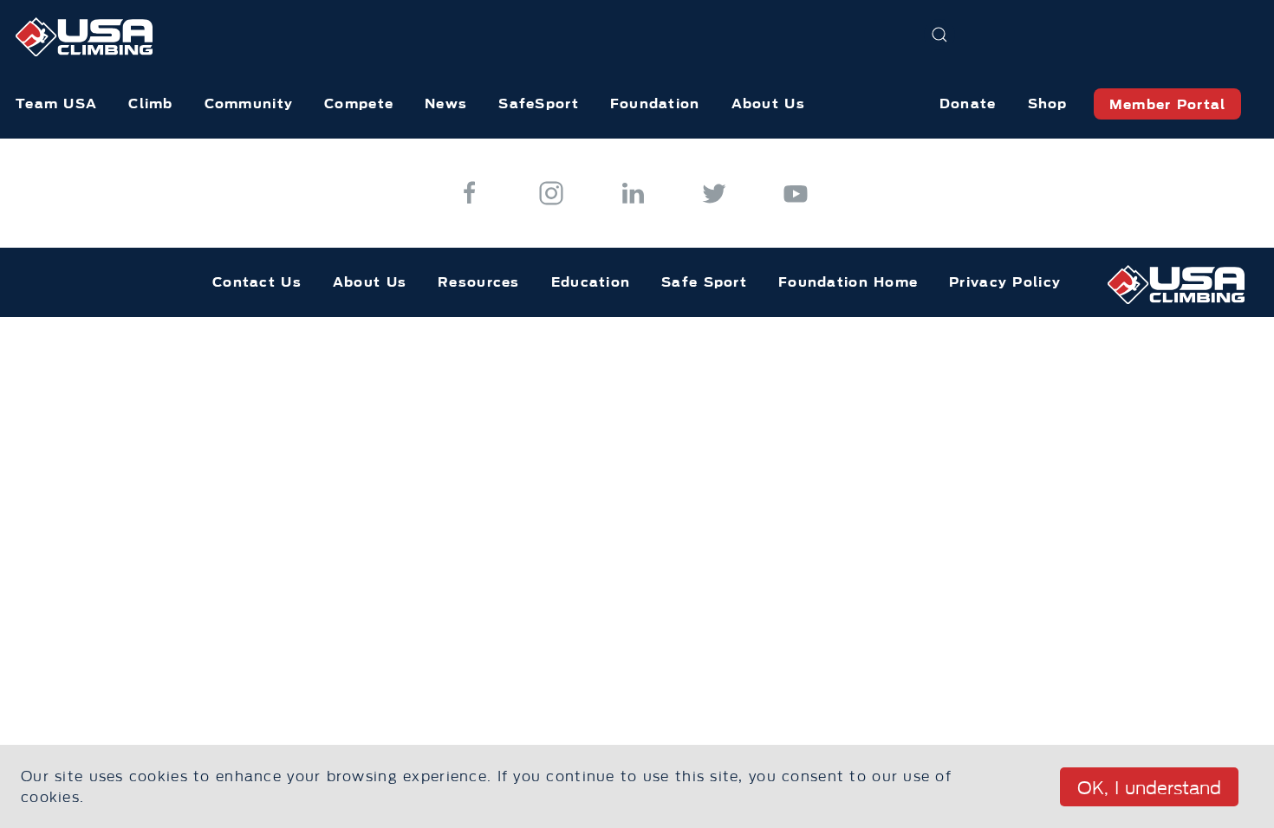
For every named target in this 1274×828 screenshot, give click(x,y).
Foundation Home (848, 282)
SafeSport (538, 103)
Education (591, 282)
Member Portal (1167, 104)
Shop (1048, 103)
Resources (479, 282)
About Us (768, 103)
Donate (968, 103)
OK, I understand (1149, 788)
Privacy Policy (1005, 282)
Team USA (56, 103)
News (446, 103)
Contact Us (257, 282)
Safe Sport (704, 282)
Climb (150, 103)
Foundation (655, 103)
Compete (358, 103)
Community (249, 103)
